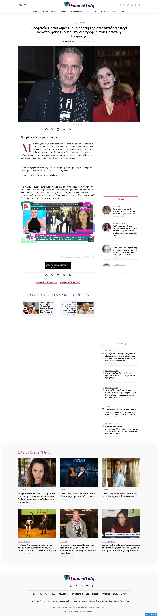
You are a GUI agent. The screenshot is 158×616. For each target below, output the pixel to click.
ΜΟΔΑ (53, 12)
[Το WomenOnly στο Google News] (135, 5)
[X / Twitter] (52, 129)
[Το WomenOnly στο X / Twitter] (131, 5)
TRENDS (116, 245)
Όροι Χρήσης (45, 601)
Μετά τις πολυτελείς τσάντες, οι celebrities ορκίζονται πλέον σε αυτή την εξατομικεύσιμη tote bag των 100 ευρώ (125, 251)
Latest (121, 198)
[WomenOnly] (79, 5)
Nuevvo (75, 611)
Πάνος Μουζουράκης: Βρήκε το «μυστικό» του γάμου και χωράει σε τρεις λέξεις (120, 375)
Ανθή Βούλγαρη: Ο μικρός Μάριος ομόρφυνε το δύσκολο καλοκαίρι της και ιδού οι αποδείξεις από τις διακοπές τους (125, 230)
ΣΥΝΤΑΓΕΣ (116, 206)
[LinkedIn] (58, 129)
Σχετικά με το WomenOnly (119, 601)
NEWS (35, 12)
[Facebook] (46, 129)
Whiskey (91, 611)
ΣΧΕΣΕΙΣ (94, 12)
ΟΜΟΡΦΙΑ (44, 12)
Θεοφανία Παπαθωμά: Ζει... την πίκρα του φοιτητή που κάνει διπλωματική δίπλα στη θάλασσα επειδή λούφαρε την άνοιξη (36, 497)
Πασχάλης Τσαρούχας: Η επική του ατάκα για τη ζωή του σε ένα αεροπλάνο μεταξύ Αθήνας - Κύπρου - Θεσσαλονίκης (78, 549)
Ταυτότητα (35, 601)
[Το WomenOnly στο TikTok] (127, 5)
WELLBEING (63, 12)
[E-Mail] (64, 129)
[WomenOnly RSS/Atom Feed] (138, 5)
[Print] (69, 129)
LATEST (122, 12)
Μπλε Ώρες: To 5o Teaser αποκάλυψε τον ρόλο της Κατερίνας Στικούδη (120, 495)
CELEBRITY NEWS (79, 23)
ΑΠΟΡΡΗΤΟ (152, 614)
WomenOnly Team (71, 41)
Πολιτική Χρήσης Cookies (98, 601)
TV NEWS (63, 490)
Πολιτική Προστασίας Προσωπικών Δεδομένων (69, 601)
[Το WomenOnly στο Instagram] (123, 5)
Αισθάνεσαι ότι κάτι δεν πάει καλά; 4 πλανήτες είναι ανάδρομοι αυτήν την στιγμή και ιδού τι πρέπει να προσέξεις (121, 412)
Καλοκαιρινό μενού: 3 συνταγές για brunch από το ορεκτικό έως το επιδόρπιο (124, 211)
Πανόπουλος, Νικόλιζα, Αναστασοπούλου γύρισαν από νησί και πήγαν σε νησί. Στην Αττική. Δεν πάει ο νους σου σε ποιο (122, 430)
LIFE (87, 12)
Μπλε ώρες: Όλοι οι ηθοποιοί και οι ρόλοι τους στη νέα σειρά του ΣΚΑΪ (78, 495)
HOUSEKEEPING (76, 12)
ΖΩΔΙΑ (114, 12)
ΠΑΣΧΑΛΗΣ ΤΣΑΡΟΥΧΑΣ (70, 282)
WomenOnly (79, 578)
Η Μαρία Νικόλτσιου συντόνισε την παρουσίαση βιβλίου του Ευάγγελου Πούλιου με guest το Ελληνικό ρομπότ (37, 547)
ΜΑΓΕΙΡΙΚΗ (105, 12)
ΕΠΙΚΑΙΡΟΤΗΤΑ (24, 541)
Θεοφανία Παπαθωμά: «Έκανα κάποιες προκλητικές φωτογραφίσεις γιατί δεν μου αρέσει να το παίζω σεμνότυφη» (121, 547)
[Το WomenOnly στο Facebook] (119, 5)
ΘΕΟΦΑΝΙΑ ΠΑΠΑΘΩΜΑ (47, 282)
